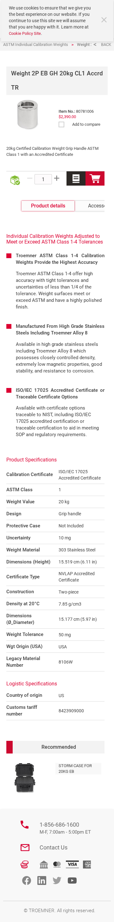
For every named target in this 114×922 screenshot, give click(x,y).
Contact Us (53, 847)
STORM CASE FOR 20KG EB (75, 768)
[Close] (105, 21)
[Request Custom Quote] (76, 178)
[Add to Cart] (95, 178)
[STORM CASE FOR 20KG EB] (25, 778)
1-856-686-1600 (65, 828)
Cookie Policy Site (25, 33)
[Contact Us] (25, 847)
